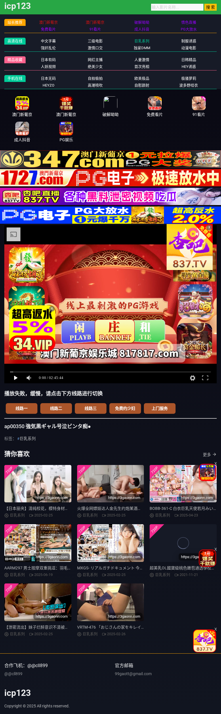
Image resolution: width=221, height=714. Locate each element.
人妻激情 (141, 60)
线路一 (22, 408)
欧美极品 (141, 78)
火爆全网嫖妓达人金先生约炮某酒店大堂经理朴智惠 (123, 508)
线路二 (56, 408)
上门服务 (160, 408)
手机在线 (14, 78)
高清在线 (14, 41)
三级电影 (95, 41)
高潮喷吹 (95, 85)
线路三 (91, 408)
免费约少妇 (125, 408)
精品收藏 (14, 60)
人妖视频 (48, 66)
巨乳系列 (141, 41)
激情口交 (95, 48)
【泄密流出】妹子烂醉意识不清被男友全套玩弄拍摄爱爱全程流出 (62, 627)
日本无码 (48, 78)
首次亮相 (141, 66)
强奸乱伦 (48, 48)
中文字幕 (48, 41)
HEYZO (48, 85)
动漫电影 (188, 48)
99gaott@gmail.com (133, 673)
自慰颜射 (141, 85)
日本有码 (48, 60)
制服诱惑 (188, 41)
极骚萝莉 (188, 78)
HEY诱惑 (189, 66)
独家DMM (142, 48)
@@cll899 (13, 673)
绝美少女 (95, 66)
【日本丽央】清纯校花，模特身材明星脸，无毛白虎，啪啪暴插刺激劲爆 (68, 508)
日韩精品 (188, 60)
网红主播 (95, 60)
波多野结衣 (188, 85)
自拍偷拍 (95, 78)
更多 (207, 454)
